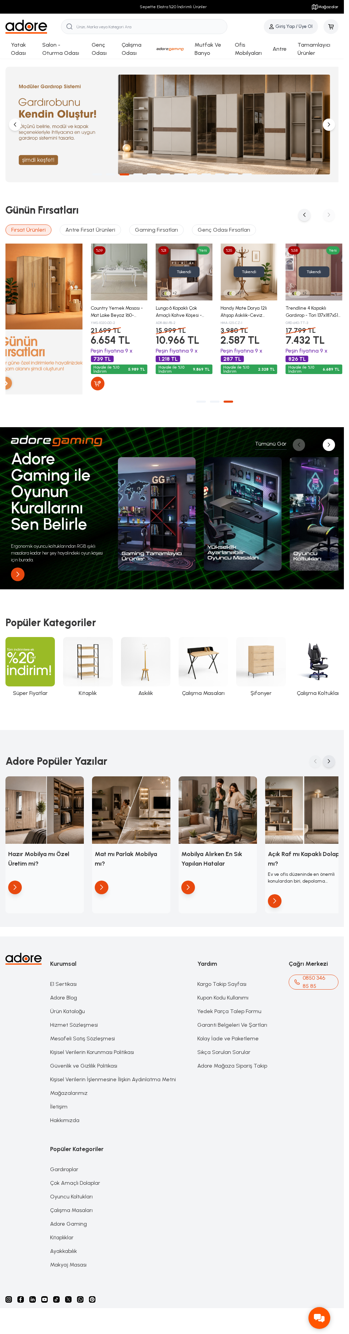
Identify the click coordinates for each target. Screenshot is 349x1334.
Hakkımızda (64, 1115)
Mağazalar (328, 6)
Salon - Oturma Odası (60, 49)
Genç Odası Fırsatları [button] (224, 228)
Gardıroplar (64, 1164)
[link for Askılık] (143, 664)
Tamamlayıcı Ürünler (314, 49)
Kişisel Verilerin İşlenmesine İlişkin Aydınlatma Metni (113, 1074)
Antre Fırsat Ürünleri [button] (90, 228)
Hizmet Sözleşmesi (74, 1020)
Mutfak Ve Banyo (208, 49)
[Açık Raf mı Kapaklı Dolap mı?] (299, 806)
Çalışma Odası (131, 49)
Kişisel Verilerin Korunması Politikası (92, 1047)
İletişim (58, 1102)
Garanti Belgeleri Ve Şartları (232, 1020)
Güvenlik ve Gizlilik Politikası (83, 1061)
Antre (280, 49)
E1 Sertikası (63, 979)
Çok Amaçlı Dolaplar (75, 1178)
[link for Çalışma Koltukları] (314, 664)
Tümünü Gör (271, 441)
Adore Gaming (68, 1219)
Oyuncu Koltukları (71, 1192)
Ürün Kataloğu (67, 1006)
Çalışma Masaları (71, 1205)
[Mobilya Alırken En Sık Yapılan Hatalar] (214, 806)
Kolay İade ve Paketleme (228, 1033)
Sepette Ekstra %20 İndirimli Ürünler (172, 6)
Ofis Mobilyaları (248, 49)
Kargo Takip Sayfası (221, 979)
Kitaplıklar (62, 1232)
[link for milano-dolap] (171, 124)
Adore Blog (63, 993)
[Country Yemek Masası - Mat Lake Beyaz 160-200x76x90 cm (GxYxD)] (119, 270)
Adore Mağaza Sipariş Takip (232, 1061)
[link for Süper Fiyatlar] (29, 664)
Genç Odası (99, 49)
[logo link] (33, 27)
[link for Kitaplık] (86, 664)
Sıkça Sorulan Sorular (224, 1047)
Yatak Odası (18, 49)
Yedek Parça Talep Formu (229, 1006)
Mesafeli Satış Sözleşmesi (82, 1033)
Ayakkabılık (63, 1246)
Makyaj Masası (68, 1260)
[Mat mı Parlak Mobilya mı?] (129, 806)
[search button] (69, 26)
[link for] (156, 510)
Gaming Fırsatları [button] (156, 228)
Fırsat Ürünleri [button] (28, 228)
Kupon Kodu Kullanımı (222, 993)
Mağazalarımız (69, 1088)
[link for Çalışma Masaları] (200, 664)
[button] (97, 173)
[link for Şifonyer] (257, 664)
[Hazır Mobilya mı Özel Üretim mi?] (43, 806)
